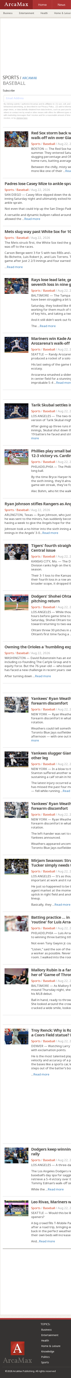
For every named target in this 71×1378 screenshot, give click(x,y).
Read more (32, 219)
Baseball (49, 144)
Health (44, 13)
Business (8, 13)
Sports (35, 144)
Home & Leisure (50, 1346)
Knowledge (47, 1351)
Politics (45, 1357)
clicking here (21, 118)
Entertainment (26, 13)
